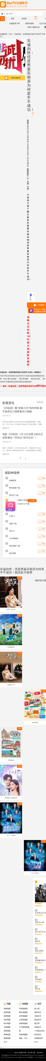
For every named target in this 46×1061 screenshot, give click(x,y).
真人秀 (36, 1009)
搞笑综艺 (37, 1020)
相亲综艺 (37, 1012)
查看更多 (40, 402)
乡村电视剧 (23, 1016)
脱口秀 (36, 1023)
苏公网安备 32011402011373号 (11, 1055)
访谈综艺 (37, 1016)
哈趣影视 (3, 34)
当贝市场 (42, 23)
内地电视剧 (23, 1034)
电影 (12, 18)
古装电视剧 (23, 1020)
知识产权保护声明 (20, 1052)
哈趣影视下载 (14, 23)
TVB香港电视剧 (24, 1029)
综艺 (36, 18)
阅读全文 (5, 428)
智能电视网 (29, 23)
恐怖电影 (7, 1016)
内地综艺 (37, 1027)
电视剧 (24, 18)
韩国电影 (7, 1038)
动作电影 (7, 1020)
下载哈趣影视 (15, 78)
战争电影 (7, 1012)
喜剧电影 (7, 1009)
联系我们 (10, 1052)
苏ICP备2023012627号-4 (29, 1055)
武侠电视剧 (23, 1023)
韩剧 (20, 1038)
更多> (6, 1042)
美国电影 (7, 1031)
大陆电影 (7, 1027)
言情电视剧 (23, 1009)
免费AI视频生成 (33, 27)
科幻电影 (7, 1023)
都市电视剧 (23, 1012)
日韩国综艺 (38, 1038)
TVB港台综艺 (39, 1031)
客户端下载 (31, 1052)
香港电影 (7, 1034)
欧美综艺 (37, 1034)
